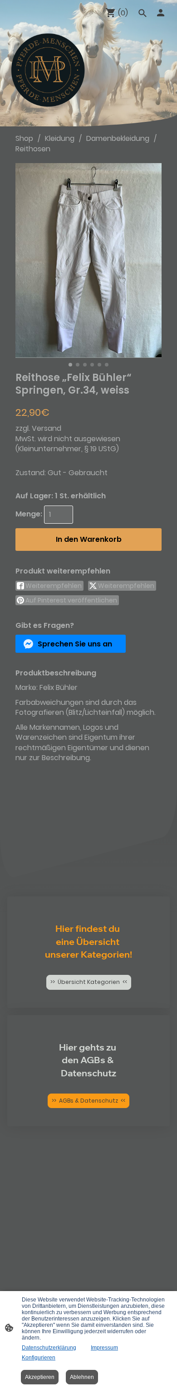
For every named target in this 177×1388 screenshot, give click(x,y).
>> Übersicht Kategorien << (88, 982)
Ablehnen (82, 1377)
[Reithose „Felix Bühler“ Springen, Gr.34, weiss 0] (88, 260)
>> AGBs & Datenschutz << (88, 1100)
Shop (24, 138)
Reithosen (32, 149)
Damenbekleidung (117, 138)
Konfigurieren (38, 1357)
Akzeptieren (39, 1377)
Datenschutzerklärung (49, 1348)
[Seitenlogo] (48, 70)
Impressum (104, 1348)
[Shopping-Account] (160, 12)
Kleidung (59, 138)
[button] (70, 644)
